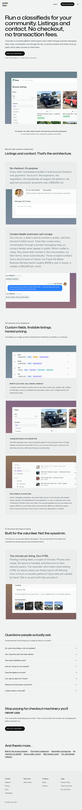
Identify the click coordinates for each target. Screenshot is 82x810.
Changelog (8, 793)
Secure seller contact (32, 754)
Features (8, 782)
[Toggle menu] (78, 4)
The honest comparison (39, 751)
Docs (6, 789)
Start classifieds (67, 4)
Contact (44, 786)
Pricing (7, 786)
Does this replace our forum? (15, 673)
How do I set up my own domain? (17, 666)
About (44, 782)
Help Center (28, 782)
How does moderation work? (15, 660)
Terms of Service (66, 786)
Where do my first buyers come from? (18, 685)
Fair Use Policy (66, 789)
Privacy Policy (65, 782)
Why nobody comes (51, 754)
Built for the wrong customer (16, 751)
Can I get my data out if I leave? (16, 679)
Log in (55, 4)
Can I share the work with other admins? (19, 654)
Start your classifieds (14, 53)
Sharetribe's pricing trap (61, 751)
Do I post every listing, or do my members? (20, 648)
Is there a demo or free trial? (15, 691)
